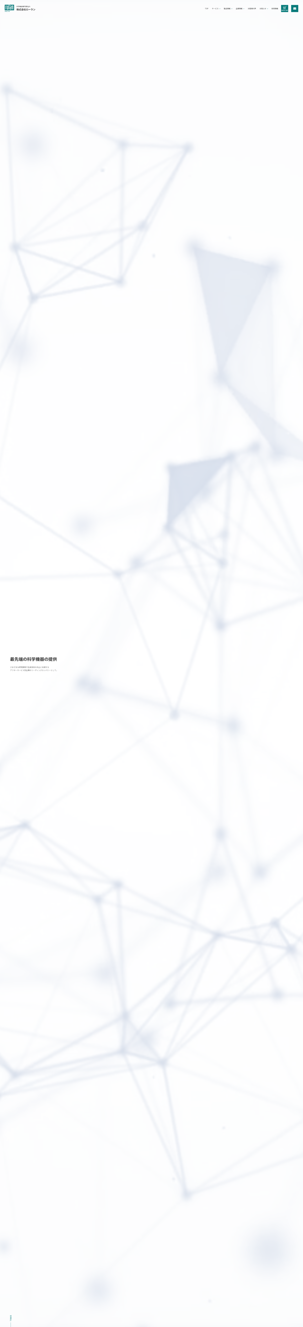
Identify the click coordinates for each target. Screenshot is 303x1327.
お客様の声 (252, 8)
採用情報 (275, 8)
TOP (206, 8)
